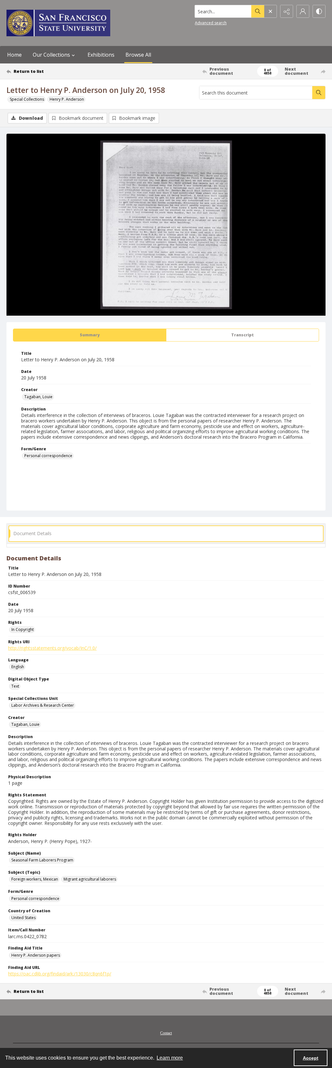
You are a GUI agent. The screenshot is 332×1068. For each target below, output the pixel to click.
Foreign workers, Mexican (34, 879)
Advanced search (211, 23)
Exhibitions (101, 54)
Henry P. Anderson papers (35, 955)
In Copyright (22, 629)
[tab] (89, 335)
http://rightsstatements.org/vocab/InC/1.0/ (52, 648)
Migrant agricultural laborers (90, 879)
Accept (310, 1058)
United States (23, 917)
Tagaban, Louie (38, 396)
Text (15, 686)
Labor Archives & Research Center (42, 705)
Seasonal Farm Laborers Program (42, 860)
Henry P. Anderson (67, 99)
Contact (166, 1033)
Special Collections (27, 99)
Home (14, 54)
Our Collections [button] (51, 54)
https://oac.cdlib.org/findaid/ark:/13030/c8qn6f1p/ (59, 974)
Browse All (138, 54)
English (17, 666)
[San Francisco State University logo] (58, 23)
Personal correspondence (48, 455)
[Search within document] (318, 92)
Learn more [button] (170, 1058)
